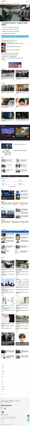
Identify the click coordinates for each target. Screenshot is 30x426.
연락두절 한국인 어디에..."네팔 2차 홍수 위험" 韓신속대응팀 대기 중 (24, 234)
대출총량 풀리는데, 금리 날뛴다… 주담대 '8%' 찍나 (22, 287)
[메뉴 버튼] (28, 1)
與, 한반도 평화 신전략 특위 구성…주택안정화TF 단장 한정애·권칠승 (24, 241)
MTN (16, 349)
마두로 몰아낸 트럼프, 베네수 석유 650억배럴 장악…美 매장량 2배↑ (15, 43)
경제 (1, 277)
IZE (16, 354)
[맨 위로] (28, 423)
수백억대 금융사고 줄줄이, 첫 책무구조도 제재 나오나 (22, 289)
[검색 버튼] (26, 1)
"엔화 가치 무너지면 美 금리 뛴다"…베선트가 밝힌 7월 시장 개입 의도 (10, 53)
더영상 (17, 244)
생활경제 (17, 259)
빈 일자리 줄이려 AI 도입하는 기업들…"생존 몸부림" (8, 33)
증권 (1, 189)
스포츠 (17, 331)
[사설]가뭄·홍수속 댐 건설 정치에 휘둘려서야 (20, 150)
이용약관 (2, 418)
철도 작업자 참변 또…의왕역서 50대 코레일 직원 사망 (16, 222)
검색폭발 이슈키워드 (4, 249)
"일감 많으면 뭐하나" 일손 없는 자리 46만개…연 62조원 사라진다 (10, 27)
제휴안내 (6, 418)
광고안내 (4, 418)
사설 (1, 142)
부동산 (2, 207)
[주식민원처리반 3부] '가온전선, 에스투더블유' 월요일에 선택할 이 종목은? (24, 351)
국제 (16, 313)
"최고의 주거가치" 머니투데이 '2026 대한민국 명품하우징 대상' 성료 (24, 216)
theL (2, 369)
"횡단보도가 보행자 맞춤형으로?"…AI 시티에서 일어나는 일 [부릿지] (24, 210)
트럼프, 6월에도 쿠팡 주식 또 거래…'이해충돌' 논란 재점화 (8, 56)
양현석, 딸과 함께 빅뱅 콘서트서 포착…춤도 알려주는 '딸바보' (7, 344)
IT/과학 (2, 295)
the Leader (3, 354)
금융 (16, 277)
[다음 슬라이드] (9, 346)
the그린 (3, 374)
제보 (2, 391)
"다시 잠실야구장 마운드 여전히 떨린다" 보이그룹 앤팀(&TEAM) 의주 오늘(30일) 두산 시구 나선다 (22, 344)
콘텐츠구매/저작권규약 (10, 418)
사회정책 (2, 313)
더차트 (17, 249)
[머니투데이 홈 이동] (3, 398)
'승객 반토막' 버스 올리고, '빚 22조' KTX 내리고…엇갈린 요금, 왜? (6, 222)
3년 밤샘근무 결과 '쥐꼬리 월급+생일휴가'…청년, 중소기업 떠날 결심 (10, 31)
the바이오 (3, 371)
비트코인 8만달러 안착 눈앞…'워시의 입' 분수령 (16, 204)
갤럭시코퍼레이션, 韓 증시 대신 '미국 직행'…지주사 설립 (9, 40)
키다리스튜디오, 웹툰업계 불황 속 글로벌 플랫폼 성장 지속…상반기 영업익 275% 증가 (10, 357)
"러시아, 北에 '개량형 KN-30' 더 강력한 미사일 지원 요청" (13, 46)
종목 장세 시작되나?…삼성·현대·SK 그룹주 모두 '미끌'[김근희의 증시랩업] (7, 204)
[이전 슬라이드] (6, 346)
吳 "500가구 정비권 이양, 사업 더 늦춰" (6, 328)
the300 (3, 366)
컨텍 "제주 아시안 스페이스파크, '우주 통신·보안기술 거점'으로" (24, 204)
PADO (2, 110)
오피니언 (2, 157)
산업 (1, 259)
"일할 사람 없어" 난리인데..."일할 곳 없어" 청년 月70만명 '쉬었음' (10, 29)
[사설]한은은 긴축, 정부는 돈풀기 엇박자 (19, 144)
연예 (1, 331)
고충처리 (14, 418)
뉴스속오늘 (2, 244)
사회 (16, 295)
